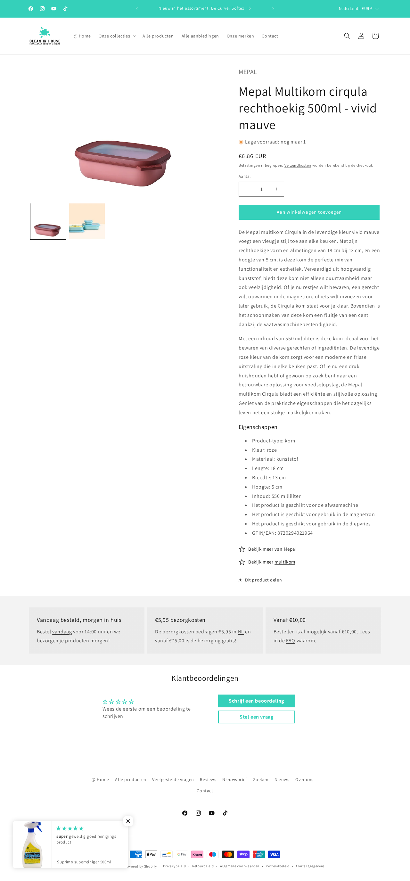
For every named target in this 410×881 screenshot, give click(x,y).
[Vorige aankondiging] (137, 9)
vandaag (62, 631)
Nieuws (282, 779)
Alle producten (130, 779)
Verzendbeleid (278, 866)
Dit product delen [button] (263, 580)
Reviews (208, 779)
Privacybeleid (174, 866)
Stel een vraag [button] (256, 716)
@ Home (100, 779)
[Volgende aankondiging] (273, 9)
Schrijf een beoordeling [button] (256, 700)
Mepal (248, 72)
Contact (205, 791)
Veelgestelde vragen (173, 779)
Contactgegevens (310, 866)
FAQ (290, 640)
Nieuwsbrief (234, 779)
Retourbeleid (203, 866)
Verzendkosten (297, 165)
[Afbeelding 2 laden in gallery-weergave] (87, 221)
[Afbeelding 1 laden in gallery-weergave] (48, 221)
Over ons (304, 779)
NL (241, 631)
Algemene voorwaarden (239, 866)
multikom (285, 562)
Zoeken (261, 779)
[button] (117, 36)
